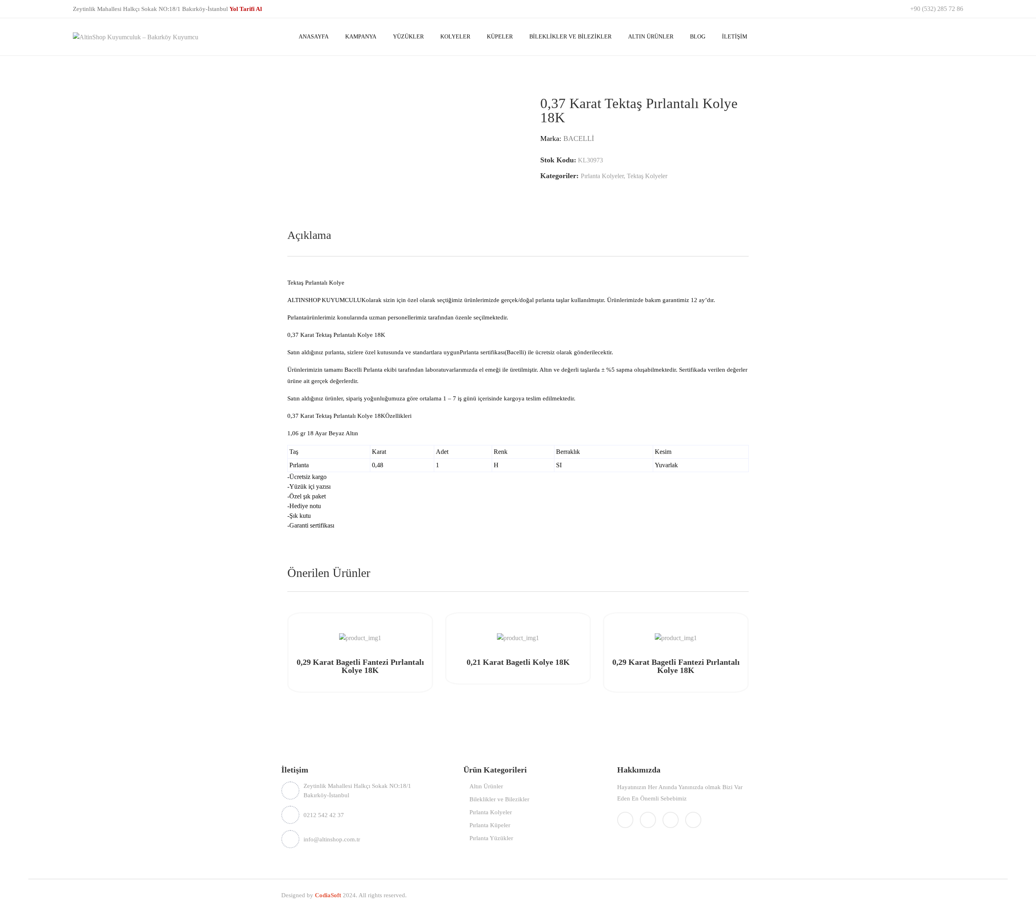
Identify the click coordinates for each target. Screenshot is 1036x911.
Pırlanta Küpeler (489, 825)
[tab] (309, 235)
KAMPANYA (360, 37)
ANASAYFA (314, 37)
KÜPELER (500, 37)
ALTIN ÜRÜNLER (650, 37)
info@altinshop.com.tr (332, 839)
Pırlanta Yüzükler (491, 838)
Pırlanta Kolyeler (602, 175)
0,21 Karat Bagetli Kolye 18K (518, 662)
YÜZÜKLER (408, 37)
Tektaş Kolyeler (647, 175)
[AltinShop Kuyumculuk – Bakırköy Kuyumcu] (135, 36)
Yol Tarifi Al (245, 9)
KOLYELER (455, 37)
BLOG (697, 37)
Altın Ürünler (486, 786)
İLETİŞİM (734, 37)
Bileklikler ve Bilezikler (499, 799)
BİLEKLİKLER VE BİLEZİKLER (570, 37)
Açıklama (309, 235)
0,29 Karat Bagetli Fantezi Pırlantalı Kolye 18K (360, 666)
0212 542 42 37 (324, 815)
